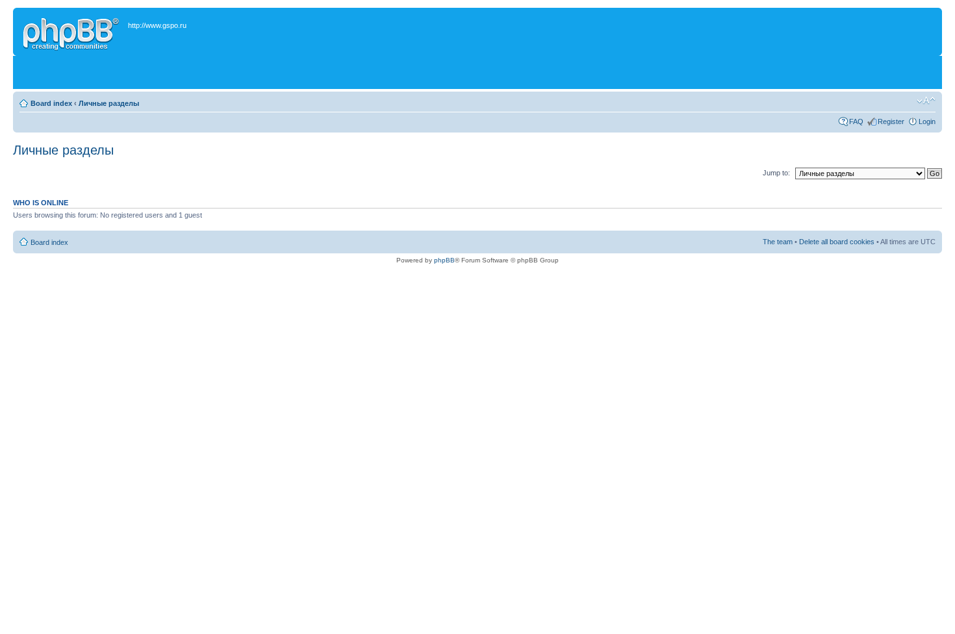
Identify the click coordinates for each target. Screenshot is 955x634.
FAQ (856, 121)
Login (927, 121)
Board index (51, 103)
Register (891, 121)
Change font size (926, 101)
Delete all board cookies (836, 242)
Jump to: (776, 173)
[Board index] (72, 32)
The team (778, 242)
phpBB (444, 260)
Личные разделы (109, 103)
